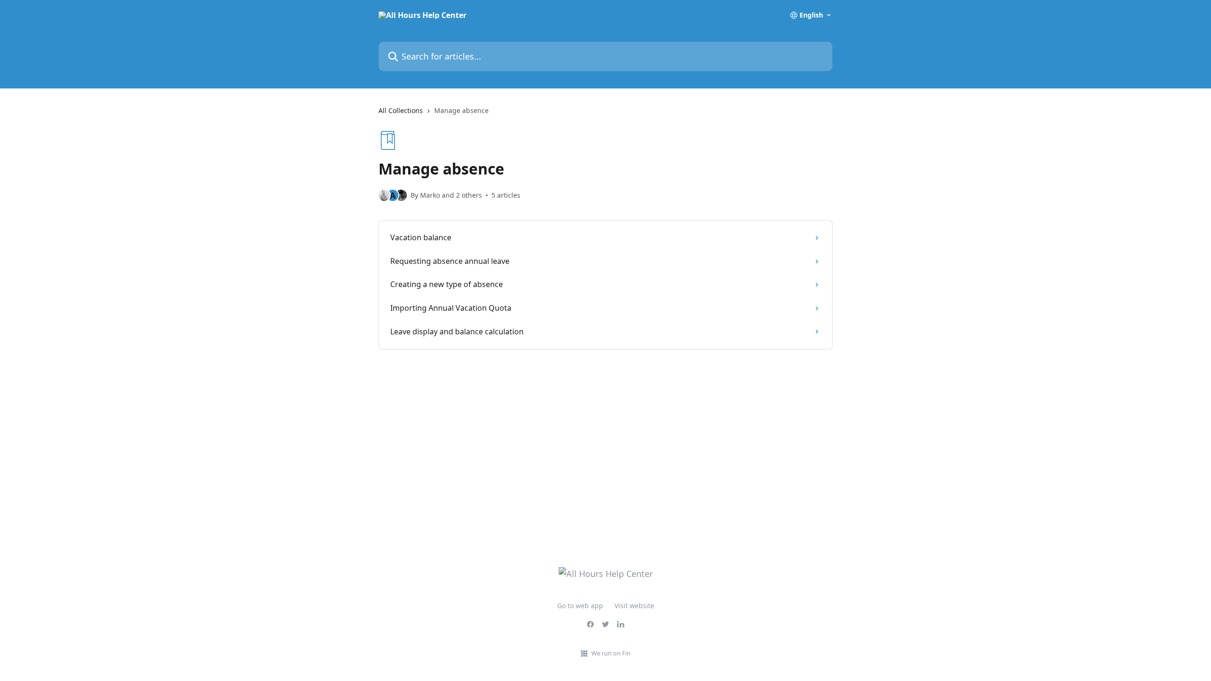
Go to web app (580, 605)
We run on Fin (611, 653)
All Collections (400, 110)
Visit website (634, 605)
